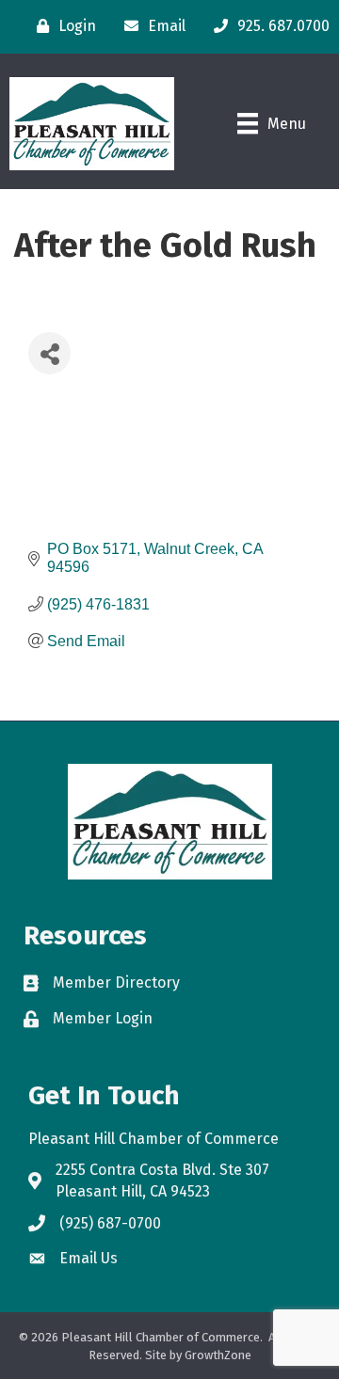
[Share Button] (49, 353)
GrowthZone (218, 1355)
